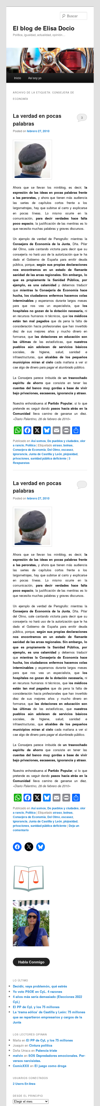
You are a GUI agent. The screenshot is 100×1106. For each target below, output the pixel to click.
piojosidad (70, 454)
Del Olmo (53, 449)
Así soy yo (35, 78)
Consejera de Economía (29, 449)
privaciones (21, 458)
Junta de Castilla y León (45, 454)
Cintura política (40, 1045)
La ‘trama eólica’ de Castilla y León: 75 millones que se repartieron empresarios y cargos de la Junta (49, 1017)
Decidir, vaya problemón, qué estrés (40, 986)
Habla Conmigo (31, 962)
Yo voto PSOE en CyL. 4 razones (37, 991)
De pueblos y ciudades (63, 441)
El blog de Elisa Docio (44, 28)
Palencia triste (46, 1050)
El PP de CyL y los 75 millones (37, 1007)
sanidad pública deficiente (49, 458)
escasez (67, 449)
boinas (68, 445)
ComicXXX (21, 1065)
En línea (24, 1083)
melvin (18, 1055)
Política (30, 445)
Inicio (17, 78)
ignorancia (20, 454)
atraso (57, 445)
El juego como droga (50, 1065)
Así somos (38, 441)
